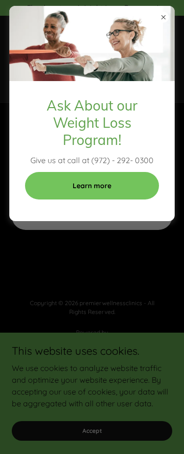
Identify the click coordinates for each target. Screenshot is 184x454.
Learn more (92, 185)
